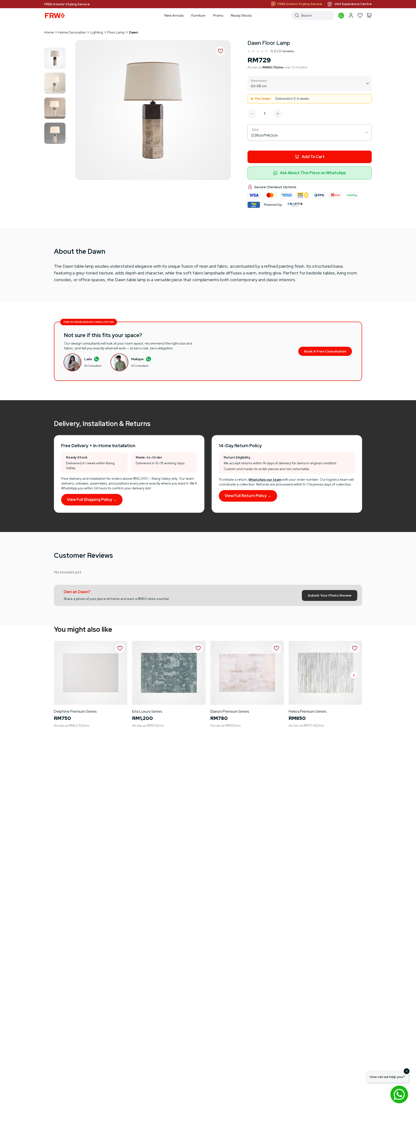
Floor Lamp (116, 32)
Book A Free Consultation (325, 351)
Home (49, 32)
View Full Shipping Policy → (92, 499)
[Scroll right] (354, 676)
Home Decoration (72, 32)
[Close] (406, 1071)
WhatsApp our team (264, 479)
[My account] (350, 15)
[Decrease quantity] (252, 113)
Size (255, 129)
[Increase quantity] (278, 113)
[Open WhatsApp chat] (399, 1094)
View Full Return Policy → (248, 495)
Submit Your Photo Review (329, 595)
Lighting (96, 32)
